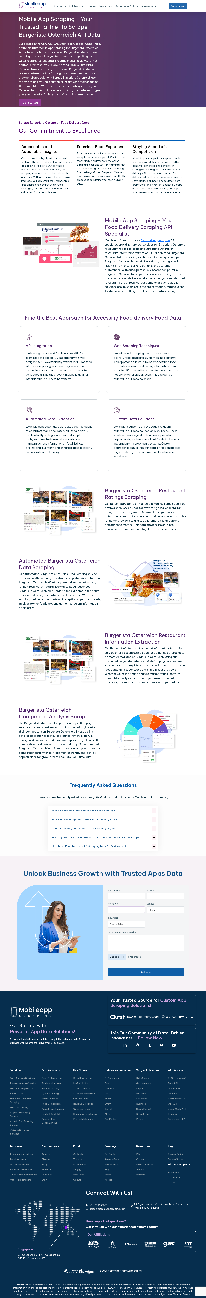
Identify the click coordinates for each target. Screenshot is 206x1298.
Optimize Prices (81, 1108)
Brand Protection (82, 1078)
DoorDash (78, 1174)
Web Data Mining (19, 1107)
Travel (108, 1108)
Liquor (139, 1088)
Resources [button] (147, 6)
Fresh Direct (111, 1164)
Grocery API (174, 1088)
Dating (139, 1119)
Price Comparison (51, 1103)
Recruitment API (176, 1119)
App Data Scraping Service (20, 1114)
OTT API (172, 1103)
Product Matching (51, 1083)
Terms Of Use (175, 1159)
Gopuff (77, 1179)
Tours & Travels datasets (23, 1174)
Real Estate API (176, 1098)
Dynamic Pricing (50, 1093)
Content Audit (80, 1098)
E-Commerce (112, 1078)
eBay (44, 1164)
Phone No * (114, 903)
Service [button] (58, 6)
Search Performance (84, 1093)
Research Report (145, 1164)
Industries (113, 917)
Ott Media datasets (20, 1179)
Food (107, 1083)
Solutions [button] (75, 6)
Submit (146, 972)
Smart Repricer (50, 1098)
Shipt (108, 1169)
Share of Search (81, 1088)
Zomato (77, 1159)
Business (141, 1103)
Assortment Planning (53, 1108)
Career (171, 1182)
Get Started (177, 6)
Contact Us (174, 1177)
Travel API (173, 1093)
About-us (173, 1172)
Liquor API (173, 1114)
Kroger (108, 1179)
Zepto (108, 1174)
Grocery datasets (19, 1164)
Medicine (141, 1093)
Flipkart (46, 1159)
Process (91, 6)
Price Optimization (52, 1078)
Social (108, 1098)
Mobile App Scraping (52, 48)
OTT (107, 1093)
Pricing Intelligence (83, 1119)
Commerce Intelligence (85, 1114)
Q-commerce (143, 1083)
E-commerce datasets (22, 1154)
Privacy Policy (175, 1154)
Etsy (44, 1179)
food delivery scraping (155, 240)
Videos (140, 1169)
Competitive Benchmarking (49, 1121)
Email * (150, 890)
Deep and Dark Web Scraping (21, 1100)
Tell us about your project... (122, 931)
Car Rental (110, 1119)
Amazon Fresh (112, 1159)
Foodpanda (79, 1164)
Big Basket (111, 1154)
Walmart (46, 1169)
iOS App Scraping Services (19, 1132)
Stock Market (143, 1108)
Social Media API (177, 1108)
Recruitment (143, 1114)
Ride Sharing (142, 1078)
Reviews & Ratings (83, 1103)
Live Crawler (17, 1093)
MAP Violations (81, 1083)
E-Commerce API (177, 1078)
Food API (173, 1083)
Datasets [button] (104, 6)
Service (150, 903)
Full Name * (114, 890)
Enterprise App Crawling (23, 1083)
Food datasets (18, 1159)
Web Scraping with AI (21, 1088)
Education (141, 1098)
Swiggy (77, 1169)
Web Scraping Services (22, 1078)
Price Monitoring (50, 1088)
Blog (138, 1154)
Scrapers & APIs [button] (125, 6)
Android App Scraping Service (21, 1123)
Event (108, 1103)
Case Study (142, 1159)
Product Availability (52, 1114)
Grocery (109, 1088)
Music (108, 1114)
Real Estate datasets (21, 1169)
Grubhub (78, 1154)
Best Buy (47, 1174)
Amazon (46, 1154)
